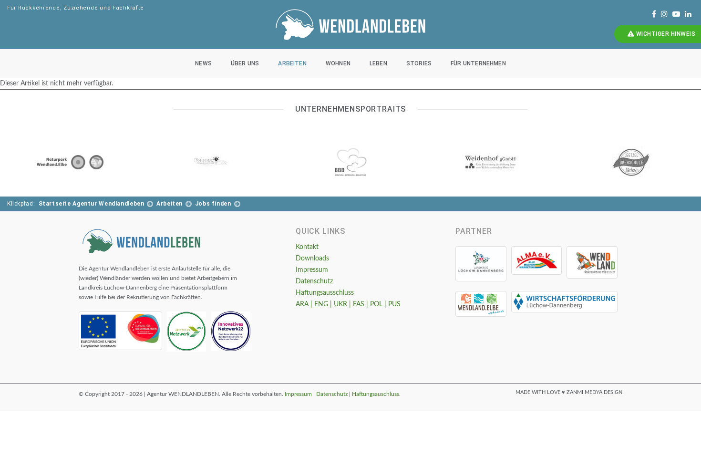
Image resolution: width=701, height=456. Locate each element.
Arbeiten (292, 63)
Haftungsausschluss (325, 293)
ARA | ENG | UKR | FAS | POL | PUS (348, 304)
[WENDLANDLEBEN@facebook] (654, 14)
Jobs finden (213, 203)
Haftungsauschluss (375, 394)
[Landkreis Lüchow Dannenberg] (480, 263)
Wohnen (338, 63)
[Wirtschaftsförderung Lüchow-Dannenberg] (564, 301)
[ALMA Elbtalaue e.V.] (536, 260)
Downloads (312, 258)
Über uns (245, 63)
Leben (378, 63)
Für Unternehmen (478, 63)
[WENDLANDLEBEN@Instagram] (664, 14)
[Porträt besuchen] (70, 162)
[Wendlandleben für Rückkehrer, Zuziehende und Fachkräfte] (141, 240)
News (203, 63)
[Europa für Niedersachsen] (120, 330)
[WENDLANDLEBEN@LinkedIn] (688, 14)
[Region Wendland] (592, 262)
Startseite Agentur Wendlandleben (91, 203)
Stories (419, 63)
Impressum (312, 270)
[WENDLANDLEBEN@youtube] (676, 14)
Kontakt (307, 247)
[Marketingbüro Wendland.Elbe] (480, 304)
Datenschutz (314, 281)
